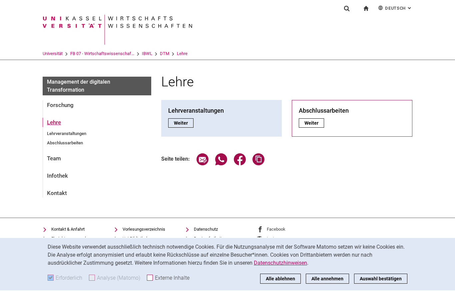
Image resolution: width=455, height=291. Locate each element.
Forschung (60, 105)
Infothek (57, 175)
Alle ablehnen (280, 278)
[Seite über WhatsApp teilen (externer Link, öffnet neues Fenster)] (221, 163)
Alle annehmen (327, 278)
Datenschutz (206, 229)
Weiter (184, 123)
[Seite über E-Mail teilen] (203, 163)
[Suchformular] (346, 8)
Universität (53, 53)
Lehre (182, 53)
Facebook (276, 229)
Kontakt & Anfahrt (68, 229)
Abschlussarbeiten (65, 142)
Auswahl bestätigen (381, 278)
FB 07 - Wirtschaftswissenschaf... (102, 53)
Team (54, 158)
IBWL (147, 53)
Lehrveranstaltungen (66, 133)
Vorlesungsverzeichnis (144, 229)
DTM (164, 53)
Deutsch (398, 8)
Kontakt (57, 193)
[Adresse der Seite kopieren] (258, 163)
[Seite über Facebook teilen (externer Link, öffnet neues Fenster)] (240, 163)
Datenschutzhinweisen (280, 263)
